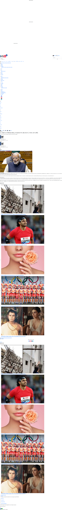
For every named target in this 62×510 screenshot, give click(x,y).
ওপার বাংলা (2, 74)
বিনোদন (14, 61)
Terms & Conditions (3, 503)
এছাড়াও (0, 128)
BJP (4, 337)
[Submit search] (57, 59)
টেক (8, 67)
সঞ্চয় (23, 61)
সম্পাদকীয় (1, 124)
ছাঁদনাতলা (2, 94)
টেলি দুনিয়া (7, 77)
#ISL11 (2, 64)
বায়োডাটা (2, 79)
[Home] (4, 55)
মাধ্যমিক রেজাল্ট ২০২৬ (3, 91)
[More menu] (61, 61)
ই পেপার (2, 82)
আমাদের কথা (2, 87)
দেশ (5, 61)
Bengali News (2, 337)
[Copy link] (1, 141)
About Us (2, 498)
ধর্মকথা (1, 73)
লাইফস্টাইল (17, 61)
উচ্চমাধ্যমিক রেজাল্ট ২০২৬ (3, 92)
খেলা (11, 61)
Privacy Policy (3, 501)
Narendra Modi (10, 337)
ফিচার (1, 90)
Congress (6, 337)
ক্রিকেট (2, 71)
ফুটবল (3, 71)
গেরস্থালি (11, 67)
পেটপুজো (7, 67)
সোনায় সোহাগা (2, 93)
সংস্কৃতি (5, 77)
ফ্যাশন (6, 67)
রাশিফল (21, 61)
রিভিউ (4, 77)
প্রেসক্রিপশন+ (9, 61)
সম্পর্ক (4, 67)
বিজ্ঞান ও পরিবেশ (2, 80)
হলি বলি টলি (2, 77)
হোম (1, 63)
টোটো (9, 67)
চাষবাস (1, 81)
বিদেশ (6, 61)
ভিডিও (1, 86)
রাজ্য (4, 61)
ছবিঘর (19, 61)
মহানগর (2, 61)
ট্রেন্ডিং (1, 84)
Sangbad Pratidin (3, 495)
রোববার (1, 89)
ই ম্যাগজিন (2, 83)
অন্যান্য (4, 71)
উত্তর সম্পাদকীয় (5, 87)
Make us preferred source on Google (5, 150)
